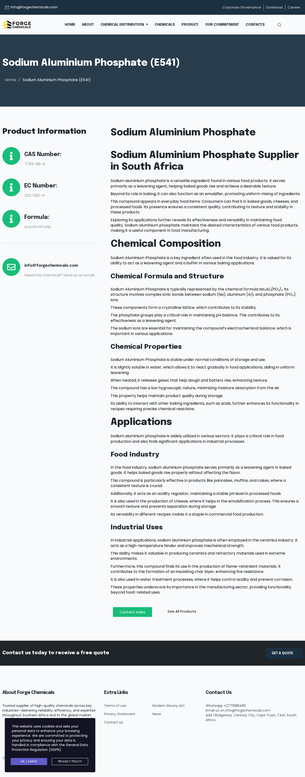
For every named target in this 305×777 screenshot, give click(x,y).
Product (190, 25)
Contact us (113, 722)
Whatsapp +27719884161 (226, 705)
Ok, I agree (28, 761)
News (156, 714)
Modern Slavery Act (168, 705)
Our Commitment (222, 25)
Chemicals (165, 25)
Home (70, 25)
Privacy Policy (70, 761)
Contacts (255, 25)
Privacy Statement (119, 714)
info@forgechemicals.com (34, 7)
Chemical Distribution (122, 25)
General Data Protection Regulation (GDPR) (50, 747)
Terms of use (115, 705)
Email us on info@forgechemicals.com (238, 710)
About (88, 25)
